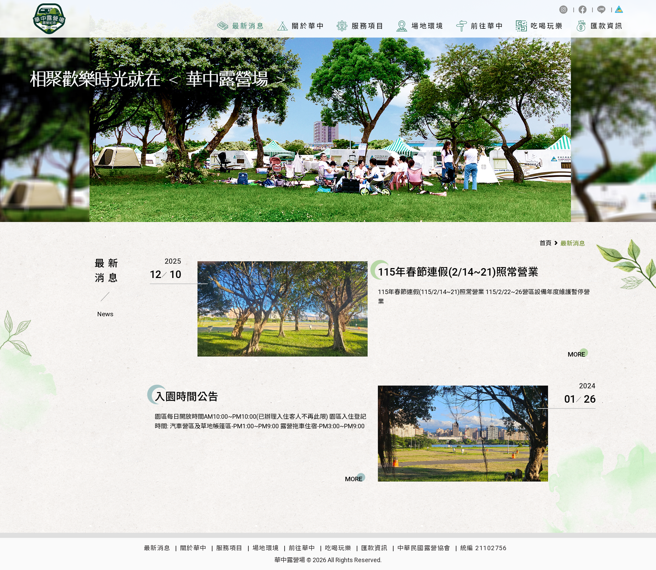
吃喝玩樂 (547, 26)
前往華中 (487, 26)
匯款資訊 (606, 26)
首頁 (545, 243)
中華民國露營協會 (424, 548)
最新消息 (248, 26)
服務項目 (368, 26)
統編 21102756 (483, 548)
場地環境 (427, 26)
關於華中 (308, 26)
